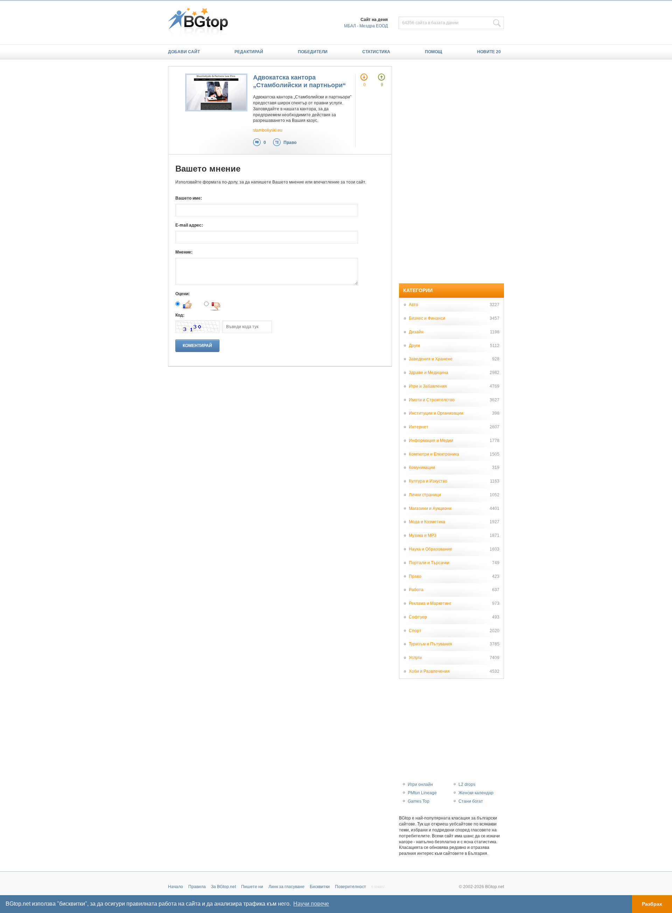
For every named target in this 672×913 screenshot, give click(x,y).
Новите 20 (489, 51)
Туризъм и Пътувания (430, 644)
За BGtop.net (223, 886)
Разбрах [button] (652, 904)
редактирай (248, 51)
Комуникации (422, 467)
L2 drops (466, 784)
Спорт (415, 630)
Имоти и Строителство (432, 399)
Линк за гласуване (286, 886)
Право (290, 142)
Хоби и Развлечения (429, 671)
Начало (175, 886)
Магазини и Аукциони (430, 508)
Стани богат (470, 801)
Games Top (418, 801)
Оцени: (182, 293)
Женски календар (475, 792)
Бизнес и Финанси (427, 318)
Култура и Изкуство (428, 481)
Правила (197, 886)
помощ (433, 51)
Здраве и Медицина (428, 372)
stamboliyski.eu (267, 130)
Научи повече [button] (311, 904)
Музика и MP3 (422, 535)
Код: (179, 315)
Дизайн (416, 332)
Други (414, 345)
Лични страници (425, 494)
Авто (413, 304)
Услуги (415, 657)
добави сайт (184, 51)
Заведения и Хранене (431, 359)
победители (313, 51)
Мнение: (183, 252)
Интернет (418, 426)
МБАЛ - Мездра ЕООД (366, 25)
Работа (416, 589)
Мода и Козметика (427, 521)
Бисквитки (320, 886)
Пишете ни (252, 886)
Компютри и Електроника (434, 454)
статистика (376, 51)
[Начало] (201, 22)
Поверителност (350, 886)
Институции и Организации (436, 413)
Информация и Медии (431, 440)
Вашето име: (188, 198)
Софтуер (418, 617)
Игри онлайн (420, 784)
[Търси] (497, 23)
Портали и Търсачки (429, 562)
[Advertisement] (451, 171)
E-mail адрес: (189, 225)
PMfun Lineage (422, 792)
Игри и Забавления (428, 386)
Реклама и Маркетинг (430, 603)
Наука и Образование (430, 549)
